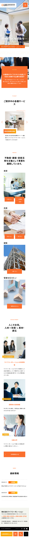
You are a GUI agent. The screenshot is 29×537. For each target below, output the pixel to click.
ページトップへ (26, 534)
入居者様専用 (6, 534)
